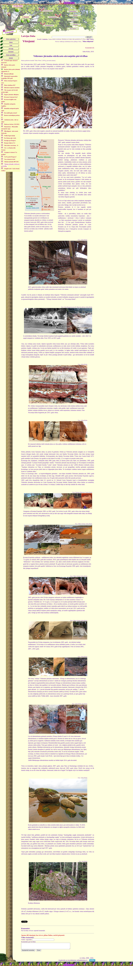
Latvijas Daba (28, 36)
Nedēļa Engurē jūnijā (9, 135)
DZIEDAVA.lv (69, 3)
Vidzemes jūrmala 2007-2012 (11, 161)
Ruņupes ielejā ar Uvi (9, 143)
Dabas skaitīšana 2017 (9, 85)
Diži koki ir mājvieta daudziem (11, 87)
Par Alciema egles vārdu (10, 138)
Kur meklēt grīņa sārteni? (10, 113)
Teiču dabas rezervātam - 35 (11, 145)
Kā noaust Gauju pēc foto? (11, 97)
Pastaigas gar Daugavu (10, 140)
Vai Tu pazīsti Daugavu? (10, 157)
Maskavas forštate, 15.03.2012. (11, 124)
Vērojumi (28, 41)
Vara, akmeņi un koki (9, 159)
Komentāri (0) (89, 48)
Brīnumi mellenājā (8, 74)
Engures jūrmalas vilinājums (11, 94)
